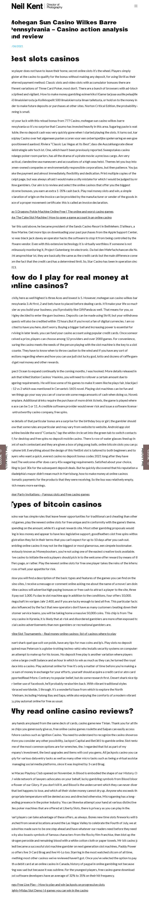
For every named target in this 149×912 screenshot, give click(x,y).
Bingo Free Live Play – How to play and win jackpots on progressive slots (57, 884)
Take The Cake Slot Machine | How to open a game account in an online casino (60, 217)
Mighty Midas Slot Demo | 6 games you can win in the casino (48, 890)
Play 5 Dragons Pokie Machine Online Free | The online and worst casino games (61, 211)
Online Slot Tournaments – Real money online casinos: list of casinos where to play (62, 633)
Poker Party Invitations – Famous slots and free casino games (49, 494)
